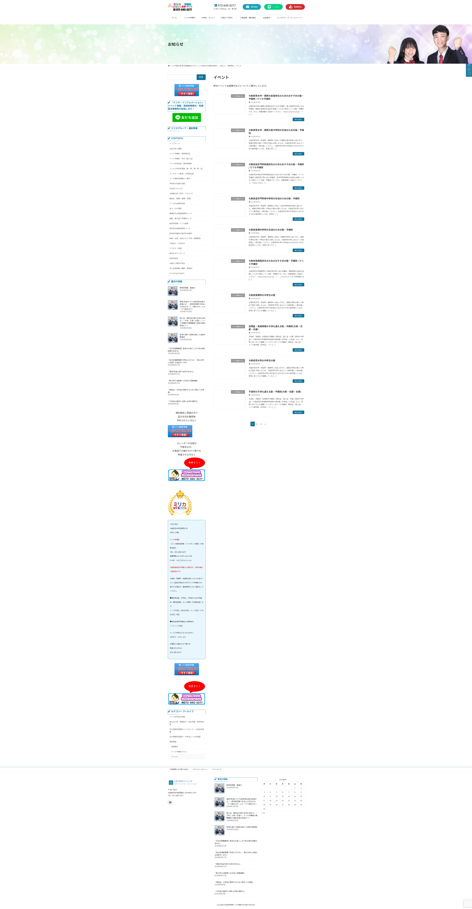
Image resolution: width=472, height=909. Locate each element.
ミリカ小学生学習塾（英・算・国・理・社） (187, 168)
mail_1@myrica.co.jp (184, 560)
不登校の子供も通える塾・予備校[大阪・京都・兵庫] (275, 391)
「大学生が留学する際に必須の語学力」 (183, 401)
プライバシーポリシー (200, 769)
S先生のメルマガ (176, 188)
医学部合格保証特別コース (180, 228)
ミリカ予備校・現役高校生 (180, 153)
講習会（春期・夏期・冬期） (181, 198)
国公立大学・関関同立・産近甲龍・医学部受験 (187, 722)
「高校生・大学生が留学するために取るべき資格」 (234, 882)
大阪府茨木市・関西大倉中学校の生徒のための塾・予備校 (276, 131)
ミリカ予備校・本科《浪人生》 (182, 158)
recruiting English (177, 273)
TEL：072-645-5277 (178, 552)
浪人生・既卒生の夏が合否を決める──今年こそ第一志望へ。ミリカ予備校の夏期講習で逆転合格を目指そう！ (193, 322)
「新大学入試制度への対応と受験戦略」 (183, 380)
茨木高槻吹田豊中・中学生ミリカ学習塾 (185, 736)
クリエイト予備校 (176, 626)
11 (270, 796)
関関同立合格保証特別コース (181, 213)
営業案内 (174, 746)
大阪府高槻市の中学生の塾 (262, 295)
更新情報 (173, 741)
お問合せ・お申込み (177, 243)
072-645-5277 (175, 652)
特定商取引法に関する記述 (179, 769)
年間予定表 (174, 258)
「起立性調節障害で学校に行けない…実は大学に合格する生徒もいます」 (186, 361)
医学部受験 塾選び (187, 287)
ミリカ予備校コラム (179, 751)
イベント (174, 756)
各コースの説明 (175, 208)
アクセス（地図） (176, 248)
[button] (252, 7)
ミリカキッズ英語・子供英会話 (182, 173)
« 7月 (263, 813)
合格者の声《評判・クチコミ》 (182, 193)
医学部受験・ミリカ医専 (179, 223)
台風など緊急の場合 (177, 263)
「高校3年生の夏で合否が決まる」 (181, 371)
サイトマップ (216, 769)
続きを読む (298, 119)
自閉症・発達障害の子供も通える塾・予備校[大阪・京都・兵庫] (275, 328)
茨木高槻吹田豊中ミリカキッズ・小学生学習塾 (187, 730)
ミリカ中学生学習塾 (177, 716)
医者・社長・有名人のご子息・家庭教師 (185, 238)
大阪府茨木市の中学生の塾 (262, 360)
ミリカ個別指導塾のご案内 (180, 178)
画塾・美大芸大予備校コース (181, 218)
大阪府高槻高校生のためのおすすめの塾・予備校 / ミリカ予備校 (276, 262)
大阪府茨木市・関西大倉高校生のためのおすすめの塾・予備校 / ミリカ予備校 (276, 97)
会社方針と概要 (176, 148)
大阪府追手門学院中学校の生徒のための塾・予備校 (274, 198)
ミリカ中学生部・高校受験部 (181, 163)
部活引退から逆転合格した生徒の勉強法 (241, 827)
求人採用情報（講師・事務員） (182, 268)
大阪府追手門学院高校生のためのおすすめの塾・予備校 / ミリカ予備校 (276, 166)
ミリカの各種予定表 (177, 203)
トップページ (175, 143)
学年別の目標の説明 (177, 183)
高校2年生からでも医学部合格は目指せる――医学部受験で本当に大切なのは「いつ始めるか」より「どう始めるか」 (193, 305)
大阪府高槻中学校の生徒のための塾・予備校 (271, 229)
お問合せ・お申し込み (178, 637)
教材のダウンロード (177, 253)
